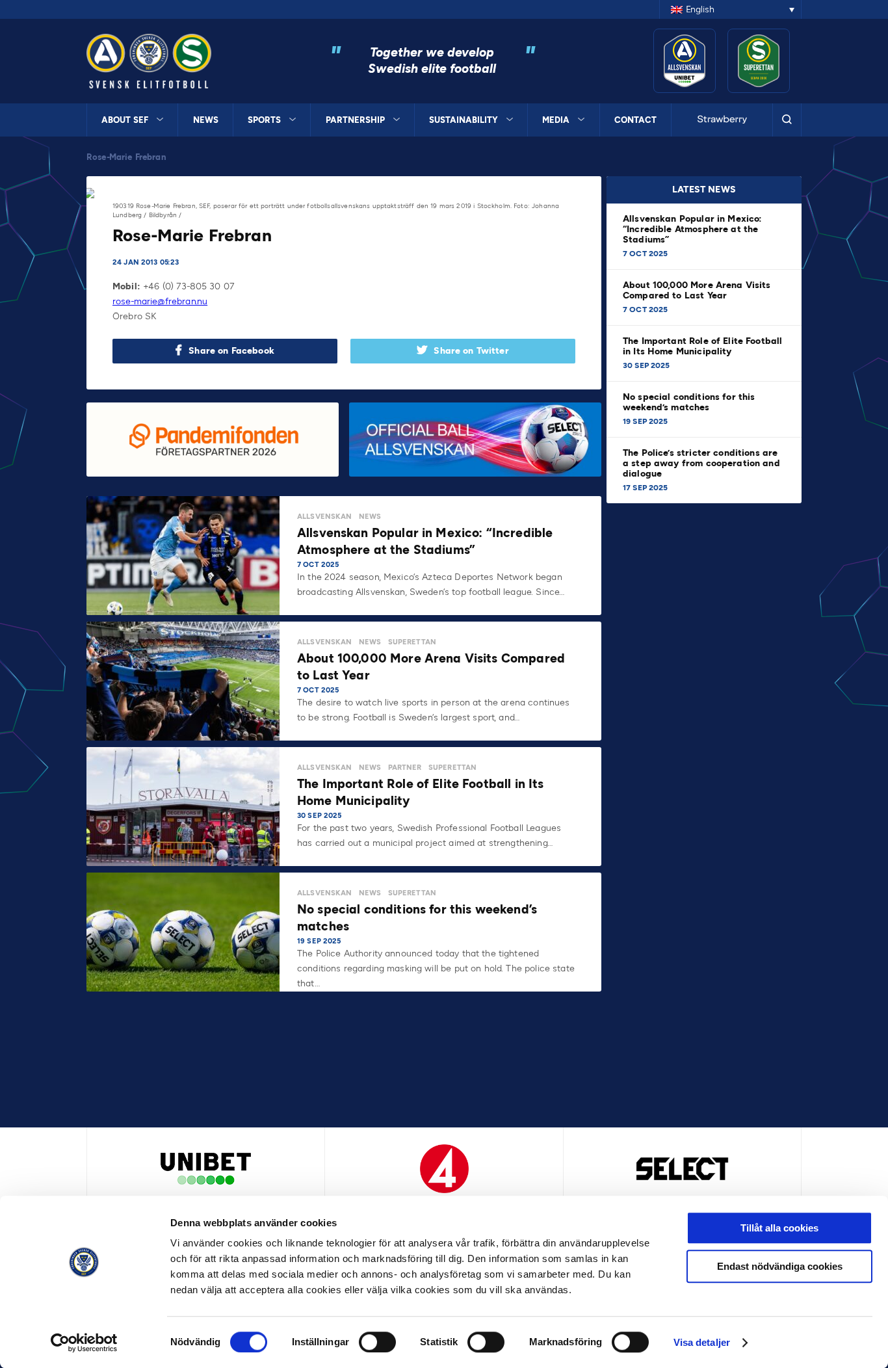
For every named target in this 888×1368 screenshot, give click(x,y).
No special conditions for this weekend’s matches (689, 402)
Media (555, 120)
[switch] (377, 1342)
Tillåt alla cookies (779, 1227)
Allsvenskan (324, 516)
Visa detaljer (701, 1342)
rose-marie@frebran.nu (159, 301)
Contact (635, 120)
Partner (405, 767)
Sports (264, 120)
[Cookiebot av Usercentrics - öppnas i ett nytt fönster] (84, 1342)
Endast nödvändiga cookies (779, 1266)
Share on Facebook (231, 350)
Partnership (355, 120)
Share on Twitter (471, 350)
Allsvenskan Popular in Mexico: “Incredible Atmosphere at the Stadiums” (693, 229)
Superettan (412, 642)
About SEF (124, 120)
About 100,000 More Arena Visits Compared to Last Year (697, 290)
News (205, 120)
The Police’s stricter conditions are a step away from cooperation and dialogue (701, 463)
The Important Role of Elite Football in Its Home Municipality (702, 346)
